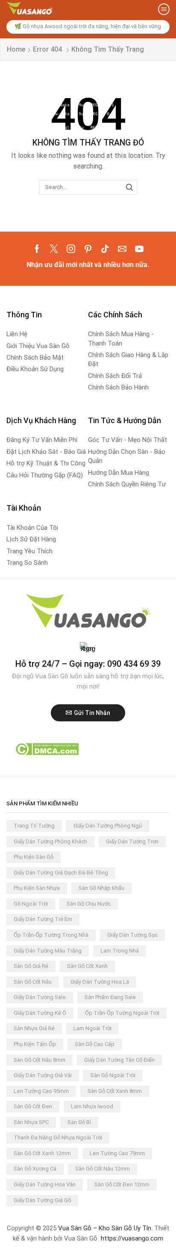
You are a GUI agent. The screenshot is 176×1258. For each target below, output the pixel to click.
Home (16, 49)
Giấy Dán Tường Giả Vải (43, 1075)
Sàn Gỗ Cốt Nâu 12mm (102, 1168)
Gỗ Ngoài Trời (31, 904)
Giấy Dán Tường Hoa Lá (99, 982)
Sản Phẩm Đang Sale (110, 997)
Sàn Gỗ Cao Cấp (94, 1044)
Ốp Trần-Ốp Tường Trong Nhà (51, 935)
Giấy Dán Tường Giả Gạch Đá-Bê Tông (61, 872)
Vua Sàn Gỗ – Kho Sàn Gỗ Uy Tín (104, 1228)
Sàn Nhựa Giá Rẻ (34, 1028)
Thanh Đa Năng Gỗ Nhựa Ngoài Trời (58, 1137)
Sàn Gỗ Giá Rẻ (31, 966)
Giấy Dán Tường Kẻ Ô (40, 1013)
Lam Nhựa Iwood (92, 1106)
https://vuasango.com (132, 1238)
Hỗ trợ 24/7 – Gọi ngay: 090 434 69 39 (88, 664)
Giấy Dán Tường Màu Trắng (48, 950)
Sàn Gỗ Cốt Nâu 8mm (39, 1060)
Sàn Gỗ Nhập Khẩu (101, 888)
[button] (164, 9)
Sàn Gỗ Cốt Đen (33, 1106)
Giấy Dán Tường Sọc (132, 935)
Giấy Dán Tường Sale (40, 997)
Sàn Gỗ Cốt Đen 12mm (122, 1184)
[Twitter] (54, 248)
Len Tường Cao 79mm (117, 1153)
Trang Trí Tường (34, 825)
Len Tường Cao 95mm (41, 1091)
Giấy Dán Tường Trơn (132, 841)
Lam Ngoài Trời (92, 1028)
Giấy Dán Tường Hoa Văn (45, 1184)
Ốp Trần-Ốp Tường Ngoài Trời (122, 1013)
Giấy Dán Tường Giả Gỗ (42, 1200)
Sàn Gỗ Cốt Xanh (87, 966)
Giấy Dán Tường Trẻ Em (43, 919)
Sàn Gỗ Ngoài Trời (113, 1075)
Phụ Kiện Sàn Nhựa (37, 888)
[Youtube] (139, 248)
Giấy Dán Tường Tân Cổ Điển (119, 1060)
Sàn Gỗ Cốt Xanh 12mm (42, 1153)
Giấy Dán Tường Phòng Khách (50, 841)
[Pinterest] (88, 248)
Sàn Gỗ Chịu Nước (89, 904)
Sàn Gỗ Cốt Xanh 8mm (115, 1091)
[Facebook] (37, 248)
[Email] (122, 248)
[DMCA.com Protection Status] (47, 748)
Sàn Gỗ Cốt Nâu (33, 982)
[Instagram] (71, 248)
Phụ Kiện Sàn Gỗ (33, 857)
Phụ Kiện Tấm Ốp (35, 1044)
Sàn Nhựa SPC (31, 1122)
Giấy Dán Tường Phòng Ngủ (107, 825)
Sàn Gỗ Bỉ (79, 1122)
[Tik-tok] (105, 248)
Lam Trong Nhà (119, 950)
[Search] (129, 187)
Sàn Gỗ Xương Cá (35, 1168)
